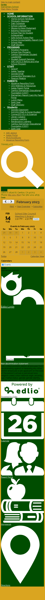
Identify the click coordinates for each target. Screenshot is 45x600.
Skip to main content (10, 2)
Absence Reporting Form (22, 83)
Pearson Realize (18, 78)
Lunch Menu (16, 100)
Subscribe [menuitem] (37, 206)
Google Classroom (19, 110)
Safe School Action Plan (22, 38)
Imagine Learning (19, 119)
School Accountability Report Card (27, 40)
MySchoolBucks (13, 138)
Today (3, 256)
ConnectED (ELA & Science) (24, 114)
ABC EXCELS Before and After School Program (25, 62)
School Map (16, 42)
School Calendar (18, 26)
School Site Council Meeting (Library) (25, 215)
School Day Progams (21, 52)
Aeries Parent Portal (20, 88)
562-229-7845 (14, 195)
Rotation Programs (19, 50)
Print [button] (12, 206)
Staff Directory (17, 45)
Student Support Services (23, 59)
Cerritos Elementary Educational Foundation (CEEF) (26, 91)
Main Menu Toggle (9, 9)
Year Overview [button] (23, 206)
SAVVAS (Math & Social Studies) (26, 112)
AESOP (14, 69)
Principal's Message (20, 21)
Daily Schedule (18, 23)
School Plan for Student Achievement (22, 34)
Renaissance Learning (21, 121)
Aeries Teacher (17, 71)
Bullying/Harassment (21, 30)
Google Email (17, 74)
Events (7, 265)
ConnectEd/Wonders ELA (23, 76)
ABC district (11, 133)
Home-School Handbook (22, 19)
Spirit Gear (15, 102)
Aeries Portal (12, 135)
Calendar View (37, 256)
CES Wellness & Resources (23, 86)
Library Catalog (18, 117)
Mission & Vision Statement (23, 28)
